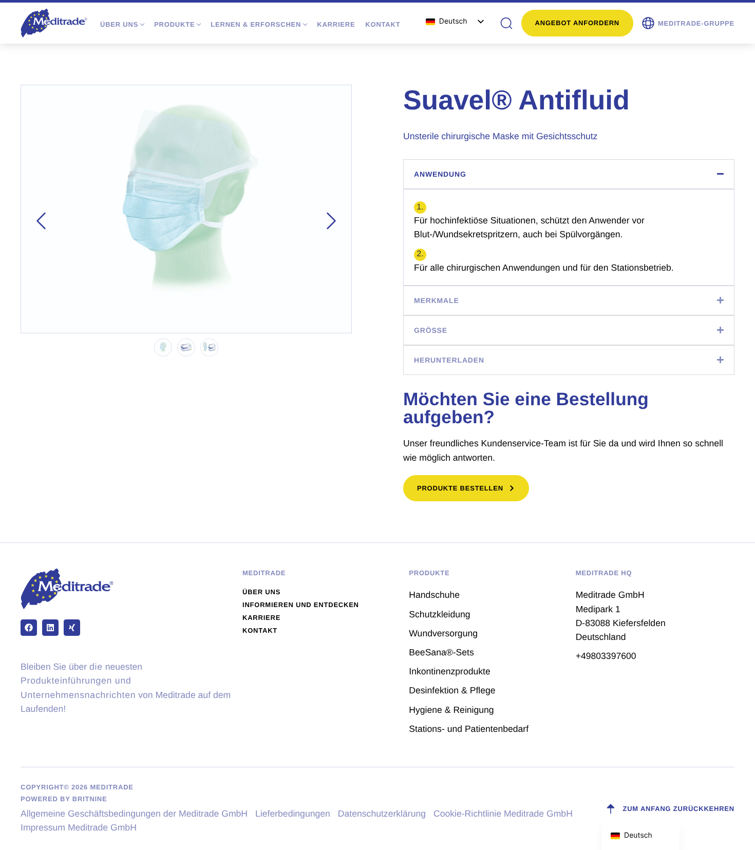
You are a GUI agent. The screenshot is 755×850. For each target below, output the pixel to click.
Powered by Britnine (64, 799)
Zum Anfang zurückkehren (678, 809)
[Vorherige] (41, 221)
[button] (687, 23)
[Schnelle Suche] (506, 23)
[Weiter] (331, 221)
